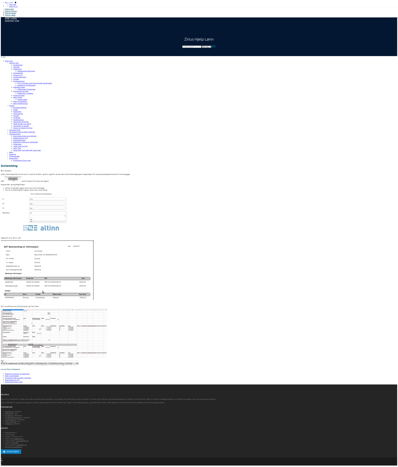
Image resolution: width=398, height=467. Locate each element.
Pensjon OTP (17, 75)
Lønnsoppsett (18, 73)
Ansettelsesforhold (19, 108)
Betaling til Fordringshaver (26, 85)
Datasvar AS (9, 412)
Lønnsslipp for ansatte (21, 126)
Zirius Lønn (10, 15)
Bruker (15, 110)
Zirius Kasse (10, 13)
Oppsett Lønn (14, 63)
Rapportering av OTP (20, 138)
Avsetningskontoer (19, 77)
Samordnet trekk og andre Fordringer (22, 132)
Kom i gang (11, 18)
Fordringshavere (19, 81)
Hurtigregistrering (19, 140)
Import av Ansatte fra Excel (22, 128)
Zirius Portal (11, 11)
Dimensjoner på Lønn (21, 91)
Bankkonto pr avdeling (25, 93)
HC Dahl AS (9, 416)
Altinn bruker (17, 97)
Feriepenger (17, 144)
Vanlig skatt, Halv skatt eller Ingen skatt (27, 150)
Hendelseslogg (18, 120)
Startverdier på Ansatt (21, 122)
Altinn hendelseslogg (20, 104)
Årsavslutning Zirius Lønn (22, 160)
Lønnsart (16, 67)
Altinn (11, 152)
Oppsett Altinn (22, 99)
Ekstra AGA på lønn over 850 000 (24, 136)
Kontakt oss (12, 21)
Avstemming (13, 158)
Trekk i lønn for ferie (20, 146)
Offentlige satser (19, 87)
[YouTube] (1, 460)
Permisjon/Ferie (14, 130)
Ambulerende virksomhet (26, 71)
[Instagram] (1, 462)
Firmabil (16, 79)
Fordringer (17, 118)
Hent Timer (17, 148)
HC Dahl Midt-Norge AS (13, 418)
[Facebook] (1, 458)
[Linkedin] (1, 464)
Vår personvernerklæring (13, 447)
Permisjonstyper (19, 95)
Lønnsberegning (14, 134)
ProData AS (9, 424)
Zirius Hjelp (21, 6)
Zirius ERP (9, 9)
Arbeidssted (17, 69)
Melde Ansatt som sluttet (22, 124)
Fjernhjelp (14, 443)
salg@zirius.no (19, 439)
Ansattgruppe (18, 65)
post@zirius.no (21, 445)
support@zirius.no (22, 441)
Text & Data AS (10, 422)
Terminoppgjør (14, 156)
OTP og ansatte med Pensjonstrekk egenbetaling (34, 83)
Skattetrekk (17, 112)
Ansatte (12, 106)
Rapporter (12, 154)
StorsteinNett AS (11, 420)
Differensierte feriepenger (26, 89)
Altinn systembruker (20, 101)
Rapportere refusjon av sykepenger (25, 142)
